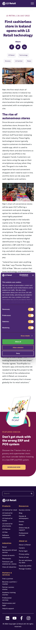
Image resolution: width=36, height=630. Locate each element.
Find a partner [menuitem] (7, 579)
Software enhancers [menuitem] (6, 536)
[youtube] (14, 618)
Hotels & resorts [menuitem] (8, 555)
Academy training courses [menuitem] (9, 594)
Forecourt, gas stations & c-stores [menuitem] (9, 563)
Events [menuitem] (21, 521)
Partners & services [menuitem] (7, 574)
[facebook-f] (22, 618)
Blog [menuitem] (20, 513)
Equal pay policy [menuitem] (25, 566)
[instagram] (28, 618)
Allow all (18, 342)
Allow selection (18, 347)
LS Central (18, 61)
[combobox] (18, 493)
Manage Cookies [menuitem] (25, 569)
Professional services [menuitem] (7, 599)
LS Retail (11, 16)
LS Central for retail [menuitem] (9, 510)
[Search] (31, 493)
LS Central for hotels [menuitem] (7, 520)
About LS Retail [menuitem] (25, 545)
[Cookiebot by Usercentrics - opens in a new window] (20, 275)
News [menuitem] (21, 525)
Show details (25, 336)
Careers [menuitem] (22, 548)
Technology (23, 55)
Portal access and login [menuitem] (8, 604)
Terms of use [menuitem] (24, 557)
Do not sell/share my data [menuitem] (25, 562)
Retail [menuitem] (4, 547)
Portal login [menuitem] (23, 551)
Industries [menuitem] (6, 543)
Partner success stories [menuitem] (8, 588)
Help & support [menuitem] (8, 608)
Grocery (7, 61)
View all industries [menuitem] (9, 567)
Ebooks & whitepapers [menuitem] (23, 517)
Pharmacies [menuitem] (6, 559)
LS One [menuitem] (5, 532)
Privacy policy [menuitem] (24, 554)
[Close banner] (33, 275)
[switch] (31, 315)
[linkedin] (8, 618)
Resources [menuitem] (24, 506)
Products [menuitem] (6, 506)
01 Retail (11, 55)
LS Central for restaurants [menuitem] (7, 514)
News (29, 61)
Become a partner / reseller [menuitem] (9, 583)
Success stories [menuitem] (24, 510)
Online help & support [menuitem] (24, 529)
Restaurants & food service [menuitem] (9, 551)
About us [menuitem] (23, 541)
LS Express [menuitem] (6, 529)
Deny (18, 353)
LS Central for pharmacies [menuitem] (7, 525)
